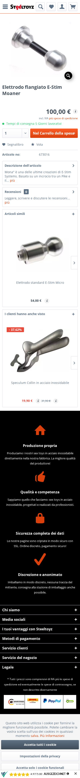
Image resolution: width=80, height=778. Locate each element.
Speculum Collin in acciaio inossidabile (40, 383)
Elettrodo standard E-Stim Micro (40, 282)
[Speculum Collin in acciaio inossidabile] (40, 350)
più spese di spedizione (63, 118)
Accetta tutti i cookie (40, 744)
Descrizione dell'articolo (23, 165)
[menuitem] (6, 6)
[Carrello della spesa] (72, 6)
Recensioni (13, 192)
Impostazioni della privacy (40, 756)
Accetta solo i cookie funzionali (40, 768)
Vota (39, 144)
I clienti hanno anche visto (25, 314)
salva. (35, 736)
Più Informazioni (52, 736)
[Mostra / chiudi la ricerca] (40, 6)
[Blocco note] (51, 6)
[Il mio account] (62, 6)
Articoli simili (15, 214)
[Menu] (6, 6)
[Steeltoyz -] (22, 7)
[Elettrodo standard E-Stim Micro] (40, 250)
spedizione (10, 684)
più (12, 180)
